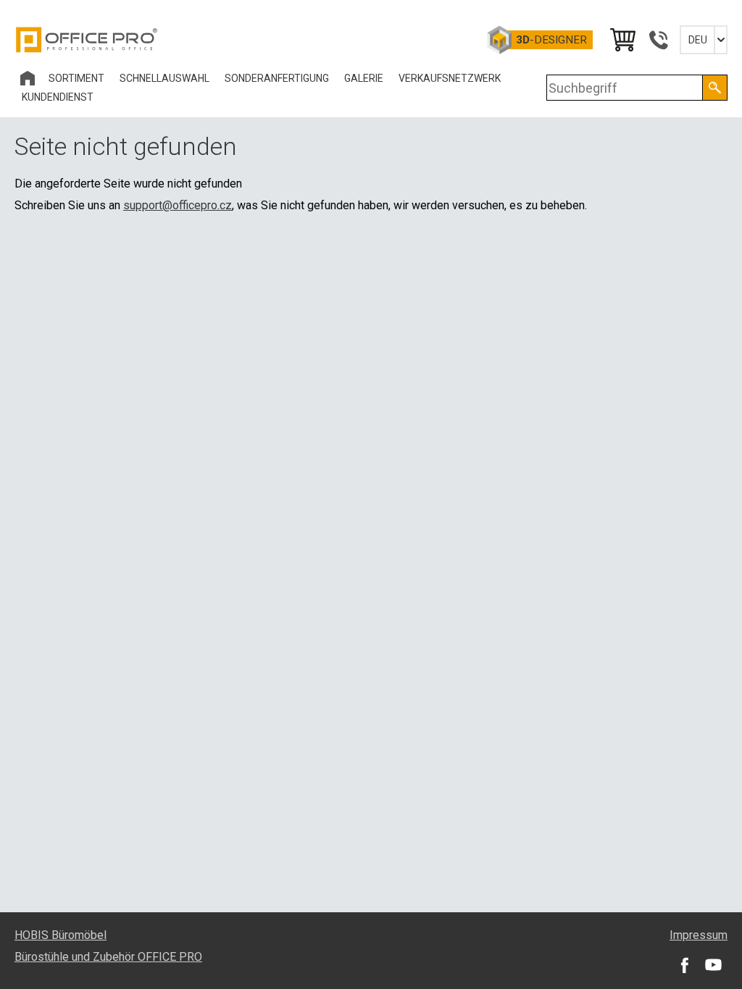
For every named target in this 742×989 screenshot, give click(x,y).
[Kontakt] (657, 39)
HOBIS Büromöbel (60, 935)
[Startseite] (27, 78)
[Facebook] (684, 964)
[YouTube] (713, 964)
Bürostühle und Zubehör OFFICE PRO (108, 957)
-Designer (551, 39)
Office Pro (86, 39)
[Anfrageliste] (621, 39)
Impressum (699, 935)
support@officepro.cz (177, 205)
